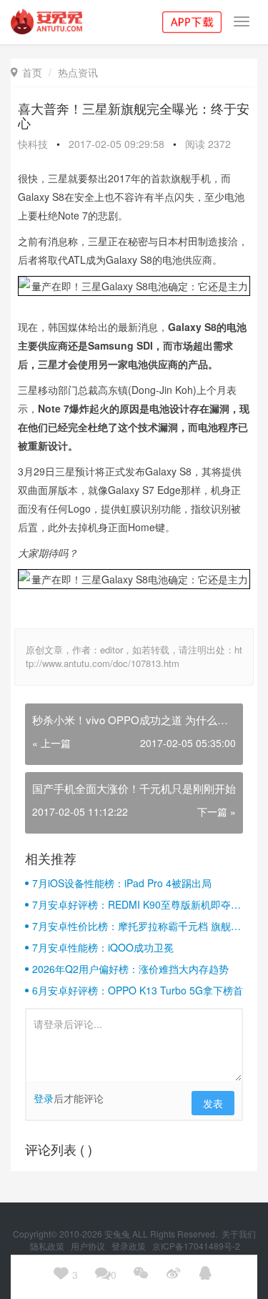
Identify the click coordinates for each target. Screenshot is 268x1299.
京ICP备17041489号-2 (196, 1246)
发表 (213, 1103)
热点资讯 (78, 72)
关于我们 (239, 1234)
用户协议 (89, 1246)
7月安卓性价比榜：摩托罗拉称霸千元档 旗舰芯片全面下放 (136, 926)
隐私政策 (48, 1246)
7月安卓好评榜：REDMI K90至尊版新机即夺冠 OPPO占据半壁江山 (136, 904)
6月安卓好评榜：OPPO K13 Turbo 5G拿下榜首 (137, 990)
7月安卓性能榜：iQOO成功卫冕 (103, 947)
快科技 (33, 144)
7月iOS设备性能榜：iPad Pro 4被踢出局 (122, 883)
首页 (26, 72)
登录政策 (129, 1246)
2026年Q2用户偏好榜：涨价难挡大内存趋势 (130, 969)
